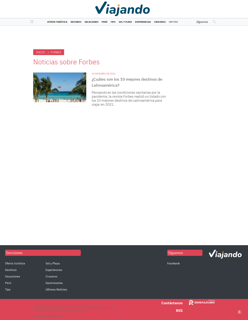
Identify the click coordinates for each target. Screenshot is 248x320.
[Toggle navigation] (31, 21)
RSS (179, 310)
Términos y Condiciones (48, 316)
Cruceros (160, 21)
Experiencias (143, 21)
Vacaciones (91, 21)
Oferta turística (57, 21)
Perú (104, 21)
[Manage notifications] (239, 312)
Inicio (40, 52)
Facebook (173, 263)
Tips (113, 21)
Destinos (76, 21)
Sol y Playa (125, 21)
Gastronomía (54, 283)
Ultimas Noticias (56, 289)
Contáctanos (172, 302)
